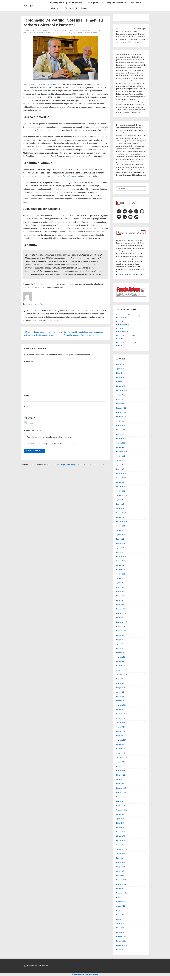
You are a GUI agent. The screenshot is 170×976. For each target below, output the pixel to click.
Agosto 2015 (120, 814)
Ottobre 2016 (120, 753)
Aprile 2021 (120, 548)
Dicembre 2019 (121, 618)
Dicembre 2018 (121, 661)
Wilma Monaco (69, 176)
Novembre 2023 (121, 452)
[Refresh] (28, 423)
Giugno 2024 (120, 425)
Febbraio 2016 (121, 788)
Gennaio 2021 (121, 561)
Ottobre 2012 (120, 950)
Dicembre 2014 (121, 836)
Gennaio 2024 (121, 443)
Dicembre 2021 (121, 517)
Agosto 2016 (120, 762)
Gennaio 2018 (121, 705)
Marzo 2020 (120, 605)
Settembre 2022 (121, 495)
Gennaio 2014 (121, 884)
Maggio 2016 (120, 775)
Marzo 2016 (120, 784)
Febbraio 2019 (121, 653)
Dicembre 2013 (121, 888)
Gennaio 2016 (121, 792)
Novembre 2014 (121, 840)
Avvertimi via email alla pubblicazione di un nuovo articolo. (51, 444)
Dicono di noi (71, 8)
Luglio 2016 (120, 766)
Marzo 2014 (120, 875)
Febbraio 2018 (121, 701)
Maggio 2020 (120, 596)
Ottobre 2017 (120, 718)
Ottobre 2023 (120, 456)
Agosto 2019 (120, 635)
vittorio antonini (90, 33)
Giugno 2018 (120, 683)
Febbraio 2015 (121, 827)
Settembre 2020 (121, 578)
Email (26, 406)
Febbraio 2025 (121, 408)
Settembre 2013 (121, 902)
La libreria (53, 8)
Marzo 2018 (120, 696)
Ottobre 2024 (120, 421)
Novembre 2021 (121, 521)
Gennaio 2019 (121, 657)
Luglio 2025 (120, 399)
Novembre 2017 (121, 714)
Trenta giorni (92, 3)
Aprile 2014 (120, 871)
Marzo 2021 (120, 552)
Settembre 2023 (121, 460)
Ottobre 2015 (120, 805)
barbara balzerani (64, 33)
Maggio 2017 (120, 731)
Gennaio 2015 (121, 832)
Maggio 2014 (120, 867)
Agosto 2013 (120, 906)
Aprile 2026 (120, 369)
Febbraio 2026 (121, 377)
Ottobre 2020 (120, 574)
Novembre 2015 (121, 801)
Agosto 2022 (120, 500)
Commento (29, 361)
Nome (26, 396)
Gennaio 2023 (121, 478)
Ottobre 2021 (120, 526)
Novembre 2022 (121, 486)
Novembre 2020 (121, 570)
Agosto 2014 (120, 853)
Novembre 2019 (121, 622)
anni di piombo (84, 30)
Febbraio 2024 (121, 438)
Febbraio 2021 (121, 556)
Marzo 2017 (120, 736)
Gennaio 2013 (121, 937)
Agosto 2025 (120, 395)
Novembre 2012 (121, 945)
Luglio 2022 (120, 504)
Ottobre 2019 (120, 626)
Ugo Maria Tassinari (39, 304)
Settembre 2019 (121, 631)
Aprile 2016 (120, 779)
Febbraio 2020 (121, 609)
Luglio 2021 (120, 539)
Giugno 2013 (120, 915)
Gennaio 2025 (121, 412)
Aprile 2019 (120, 644)
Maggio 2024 (120, 430)
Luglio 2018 (120, 679)
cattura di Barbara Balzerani (46, 84)
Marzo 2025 (120, 403)
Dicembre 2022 (121, 482)
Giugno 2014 (120, 862)
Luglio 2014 (120, 858)
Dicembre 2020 (121, 565)
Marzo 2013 (120, 928)
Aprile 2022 (120, 508)
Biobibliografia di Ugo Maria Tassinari (65, 3)
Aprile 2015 (120, 819)
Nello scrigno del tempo (112, 3)
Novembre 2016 (121, 749)
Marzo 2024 (120, 434)
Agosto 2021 (120, 535)
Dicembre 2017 (121, 709)
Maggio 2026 (120, 364)
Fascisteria (134, 3)
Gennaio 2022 (121, 513)
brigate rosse (77, 33)
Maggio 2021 (120, 543)
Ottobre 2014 (120, 845)
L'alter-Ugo (27, 5)
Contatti (84, 8)
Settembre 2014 (121, 849)
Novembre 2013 (121, 893)
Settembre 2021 (121, 530)
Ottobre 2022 (120, 491)
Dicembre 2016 (121, 744)
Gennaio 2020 (121, 613)
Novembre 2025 (121, 390)
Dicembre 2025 (121, 386)
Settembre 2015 (121, 810)
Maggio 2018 (120, 688)
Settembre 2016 (121, 757)
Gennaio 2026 (121, 382)
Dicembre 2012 (121, 941)
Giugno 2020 (120, 591)
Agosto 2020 (120, 583)
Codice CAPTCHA (32, 431)
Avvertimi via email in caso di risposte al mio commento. (50, 437)
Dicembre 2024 (121, 417)
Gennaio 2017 (121, 740)
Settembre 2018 (121, 674)
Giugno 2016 (120, 770)
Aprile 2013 (120, 923)
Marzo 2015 (120, 823)
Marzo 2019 (120, 648)
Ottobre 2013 (120, 897)
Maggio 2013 (120, 919)
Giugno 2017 (120, 727)
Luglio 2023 (120, 469)
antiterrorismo (49, 33)
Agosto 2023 (120, 465)
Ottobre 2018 (120, 670)
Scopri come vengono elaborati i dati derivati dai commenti (84, 464)
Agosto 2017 (120, 722)
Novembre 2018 (121, 666)
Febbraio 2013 (121, 932)
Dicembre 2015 (121, 797)
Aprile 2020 (120, 600)
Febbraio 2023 (121, 473)
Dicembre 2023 (121, 447)
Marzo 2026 (120, 373)
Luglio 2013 (120, 910)
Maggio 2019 (120, 639)
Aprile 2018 (120, 692)
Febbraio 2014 (121, 880)
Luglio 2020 (120, 587)
